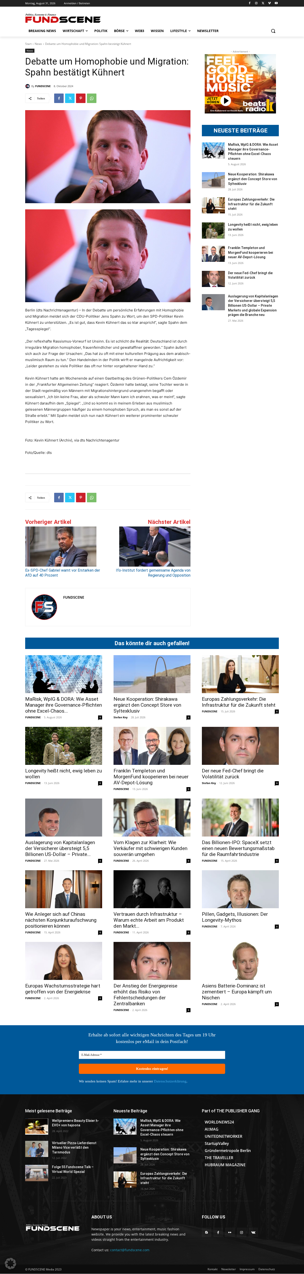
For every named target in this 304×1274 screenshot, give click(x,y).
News (38, 44)
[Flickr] (229, 1232)
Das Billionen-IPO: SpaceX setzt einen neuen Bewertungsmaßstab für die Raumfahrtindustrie (238, 848)
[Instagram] (256, 3)
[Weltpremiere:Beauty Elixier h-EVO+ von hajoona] (36, 1127)
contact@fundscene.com (129, 1250)
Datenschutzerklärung (170, 1081)
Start (28, 44)
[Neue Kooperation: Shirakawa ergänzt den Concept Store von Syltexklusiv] (213, 180)
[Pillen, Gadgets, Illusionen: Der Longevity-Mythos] (240, 889)
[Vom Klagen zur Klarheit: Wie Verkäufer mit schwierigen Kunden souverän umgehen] (152, 818)
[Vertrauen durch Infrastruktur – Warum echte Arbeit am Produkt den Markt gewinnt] (152, 889)
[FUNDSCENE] (28, 86)
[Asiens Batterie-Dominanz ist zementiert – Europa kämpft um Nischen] (240, 961)
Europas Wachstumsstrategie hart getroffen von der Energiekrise (62, 989)
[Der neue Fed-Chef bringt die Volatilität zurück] (213, 279)
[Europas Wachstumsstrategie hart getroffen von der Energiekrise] (63, 961)
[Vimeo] (269, 3)
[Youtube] (276, 3)
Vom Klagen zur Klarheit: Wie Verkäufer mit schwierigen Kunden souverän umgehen (150, 848)
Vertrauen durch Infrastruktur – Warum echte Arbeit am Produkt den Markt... (149, 920)
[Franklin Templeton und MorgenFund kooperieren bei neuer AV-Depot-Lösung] (213, 254)
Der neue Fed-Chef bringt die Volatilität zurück (233, 774)
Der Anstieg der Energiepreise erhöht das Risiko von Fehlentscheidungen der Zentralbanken (145, 994)
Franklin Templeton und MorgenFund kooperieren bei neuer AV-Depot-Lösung (250, 252)
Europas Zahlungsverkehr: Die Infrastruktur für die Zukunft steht (251, 204)
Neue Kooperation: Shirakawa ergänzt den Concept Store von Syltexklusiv (252, 178)
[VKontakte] (253, 1232)
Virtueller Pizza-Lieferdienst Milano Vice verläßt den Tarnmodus (74, 1147)
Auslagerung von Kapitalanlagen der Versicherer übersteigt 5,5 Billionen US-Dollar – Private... (60, 848)
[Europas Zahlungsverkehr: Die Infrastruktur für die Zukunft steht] (213, 205)
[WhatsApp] (91, 98)
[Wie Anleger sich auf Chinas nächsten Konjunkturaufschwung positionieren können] (63, 889)
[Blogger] (206, 1232)
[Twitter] (263, 3)
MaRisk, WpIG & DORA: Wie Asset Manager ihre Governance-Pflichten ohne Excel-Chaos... (63, 705)
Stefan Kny (121, 717)
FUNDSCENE (43, 86)
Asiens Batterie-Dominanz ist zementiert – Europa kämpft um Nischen (237, 992)
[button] (273, 31)
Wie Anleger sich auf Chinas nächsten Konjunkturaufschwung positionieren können (60, 920)
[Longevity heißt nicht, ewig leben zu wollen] (213, 230)
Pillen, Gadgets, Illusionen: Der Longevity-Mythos (235, 917)
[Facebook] (249, 3)
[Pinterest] (81, 98)
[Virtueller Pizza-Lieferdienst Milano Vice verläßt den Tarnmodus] (36, 1149)
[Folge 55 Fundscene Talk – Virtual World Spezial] (36, 1173)
